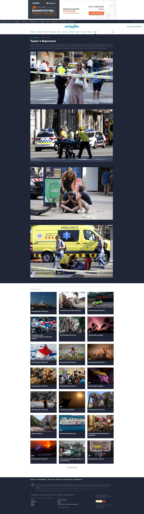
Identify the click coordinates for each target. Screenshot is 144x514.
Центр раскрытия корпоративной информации (68, 504)
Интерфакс (72, 26)
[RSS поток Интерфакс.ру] (65, 507)
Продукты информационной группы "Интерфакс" (53, 495)
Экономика (52, 32)
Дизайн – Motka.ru (99, 507)
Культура (65, 32)
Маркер (32, 504)
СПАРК (32, 500)
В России (39, 32)
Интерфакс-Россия (33, 21)
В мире (46, 32)
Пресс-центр (51, 479)
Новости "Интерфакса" (62, 500)
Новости (83, 32)
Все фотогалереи (72, 467)
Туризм (48, 21)
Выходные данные (100, 506)
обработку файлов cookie (94, 488)
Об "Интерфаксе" (16, 21)
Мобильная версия (5, 21)
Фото (95, 32)
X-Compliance (34, 501)
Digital (77, 32)
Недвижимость (54, 21)
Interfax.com (24, 21)
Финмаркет (42, 21)
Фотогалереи (34, 37)
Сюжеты (89, 32)
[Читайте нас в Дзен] (59, 507)
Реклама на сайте (68, 479)
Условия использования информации (104, 505)
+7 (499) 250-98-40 (71, 491)
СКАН (59, 501)
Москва (71, 32)
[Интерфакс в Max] (68, 507)
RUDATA (59, 502)
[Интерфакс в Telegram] (61, 507)
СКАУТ (32, 502)
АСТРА (32, 505)
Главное (32, 32)
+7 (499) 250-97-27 (82, 491)
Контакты (33, 479)
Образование (63, 21)
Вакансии (59, 479)
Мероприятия (71, 21)
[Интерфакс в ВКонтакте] (63, 507)
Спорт (59, 32)
